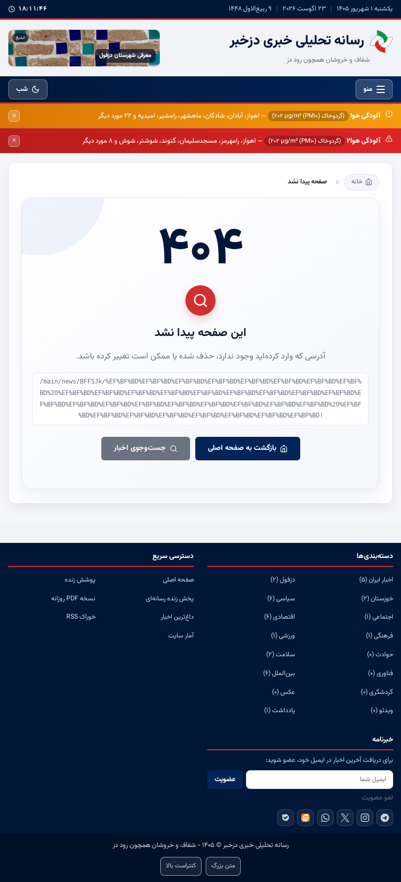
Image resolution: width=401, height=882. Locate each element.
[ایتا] (305, 817)
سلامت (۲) (280, 654)
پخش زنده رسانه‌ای (170, 599)
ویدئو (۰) (382, 710)
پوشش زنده (80, 580)
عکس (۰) (283, 692)
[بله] (285, 817)
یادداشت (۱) (279, 710)
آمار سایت (181, 636)
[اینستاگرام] (365, 817)
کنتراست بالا (181, 866)
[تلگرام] (384, 817)
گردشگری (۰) (377, 692)
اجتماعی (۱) (378, 617)
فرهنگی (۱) (379, 636)
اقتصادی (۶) (279, 617)
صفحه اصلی (178, 580)
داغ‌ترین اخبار (177, 617)
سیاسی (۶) (281, 599)
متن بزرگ (223, 866)
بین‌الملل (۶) (279, 673)
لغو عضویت (377, 798)
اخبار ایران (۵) (376, 580)
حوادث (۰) (380, 654)
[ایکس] (345, 817)
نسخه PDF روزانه (73, 599)
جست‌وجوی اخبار (140, 448)
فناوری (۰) (380, 673)
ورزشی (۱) (283, 636)
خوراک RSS (81, 617)
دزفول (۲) (282, 580)
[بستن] (14, 116)
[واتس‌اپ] (325, 817)
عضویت (225, 779)
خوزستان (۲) (377, 599)
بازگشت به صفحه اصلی (242, 448)
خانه (356, 182)
